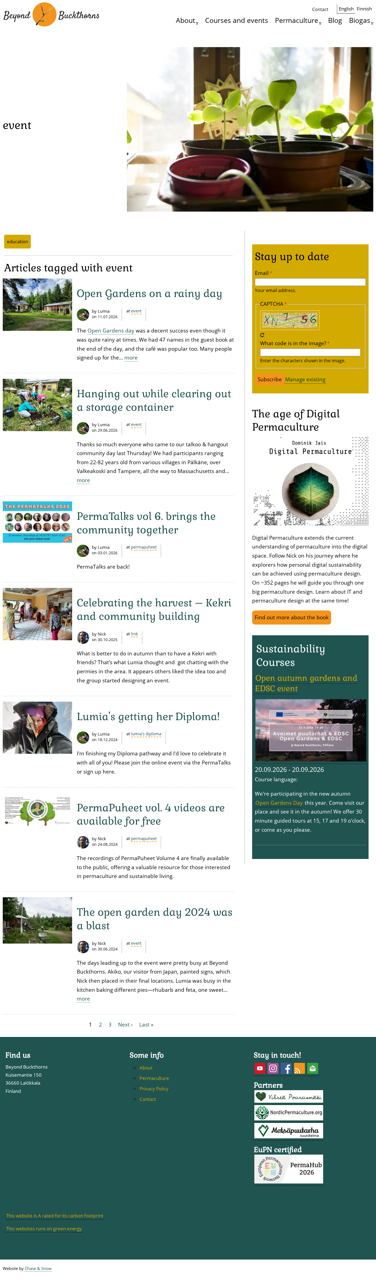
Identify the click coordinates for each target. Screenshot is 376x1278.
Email (262, 273)
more (131, 357)
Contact (320, 9)
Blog (335, 20)
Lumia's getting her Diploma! (148, 716)
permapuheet (144, 547)
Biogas (359, 20)
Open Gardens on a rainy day (149, 293)
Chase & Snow (38, 1268)
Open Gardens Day (279, 802)
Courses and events (236, 20)
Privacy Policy (154, 1088)
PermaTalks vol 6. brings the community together (146, 523)
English (346, 9)
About (185, 20)
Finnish (364, 9)
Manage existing (305, 379)
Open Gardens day (111, 330)
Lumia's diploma (146, 734)
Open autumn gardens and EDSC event (306, 683)
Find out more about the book (292, 617)
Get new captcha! (262, 335)
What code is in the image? (293, 343)
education (17, 241)
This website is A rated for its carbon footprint (54, 1215)
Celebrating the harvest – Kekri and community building (154, 609)
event (136, 311)
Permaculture (296, 20)
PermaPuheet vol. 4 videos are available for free (151, 814)
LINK (134, 634)
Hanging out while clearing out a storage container (154, 400)
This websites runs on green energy (44, 1228)
